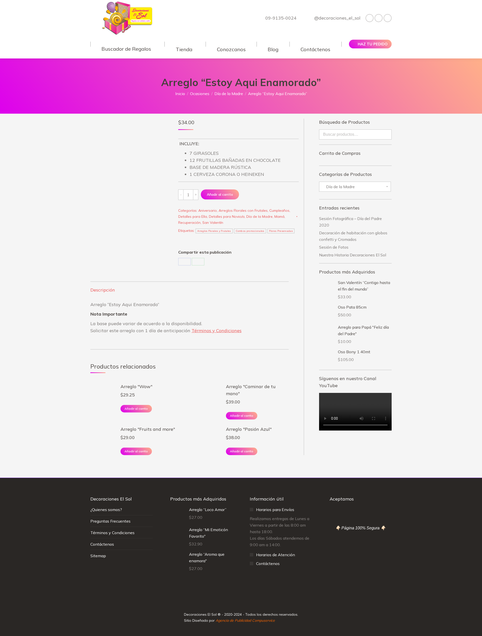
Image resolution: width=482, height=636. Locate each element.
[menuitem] (127, 44)
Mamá (279, 216)
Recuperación (189, 222)
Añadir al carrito (220, 194)
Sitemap (98, 555)
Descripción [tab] (102, 290)
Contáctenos (102, 544)
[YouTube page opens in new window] (388, 18)
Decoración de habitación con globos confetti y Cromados (353, 236)
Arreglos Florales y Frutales (214, 231)
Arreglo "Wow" (136, 386)
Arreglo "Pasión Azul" (249, 429)
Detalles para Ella (192, 216)
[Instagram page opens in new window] (379, 18)
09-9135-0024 (280, 18)
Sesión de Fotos (333, 247)
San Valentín (212, 222)
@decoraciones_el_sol (337, 18)
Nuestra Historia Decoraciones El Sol (352, 254)
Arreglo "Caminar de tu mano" (251, 390)
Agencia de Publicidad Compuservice (245, 620)
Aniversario (207, 210)
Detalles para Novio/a (227, 216)
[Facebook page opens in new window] (370, 18)
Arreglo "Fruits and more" (147, 429)
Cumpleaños (279, 210)
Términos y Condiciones (217, 330)
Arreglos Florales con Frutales (243, 210)
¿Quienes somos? (106, 509)
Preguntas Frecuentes (110, 521)
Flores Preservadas (281, 231)
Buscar (386, 134)
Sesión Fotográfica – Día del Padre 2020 (350, 222)
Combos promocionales (250, 231)
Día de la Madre (259, 216)
